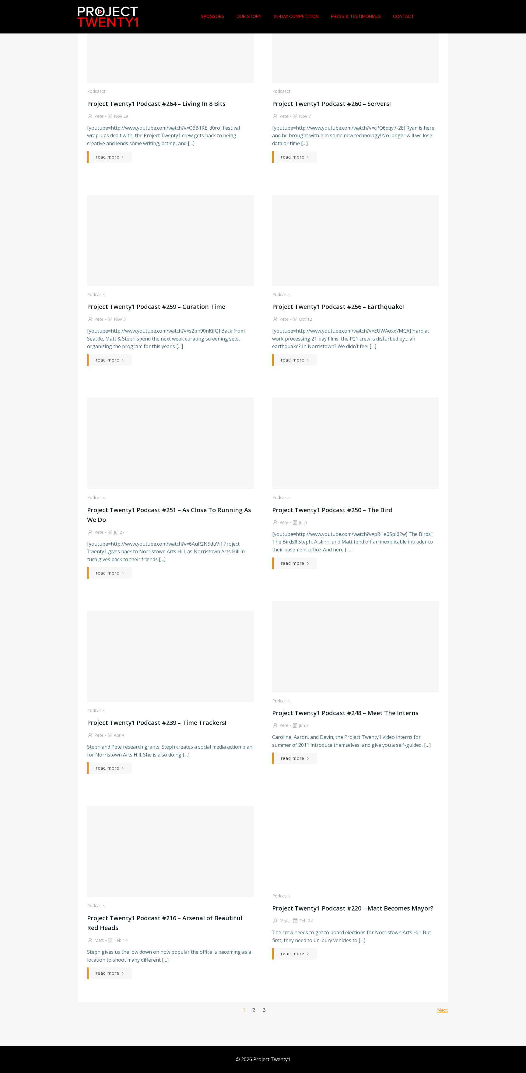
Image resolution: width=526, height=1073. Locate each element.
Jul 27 (119, 532)
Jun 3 (304, 725)
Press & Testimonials (356, 16)
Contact (403, 16)
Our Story (249, 16)
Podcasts (96, 91)
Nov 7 (305, 116)
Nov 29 (121, 116)
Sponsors (212, 16)
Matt (284, 921)
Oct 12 (305, 319)
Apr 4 (119, 735)
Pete (98, 116)
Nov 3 (120, 319)
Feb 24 (306, 921)
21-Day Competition (296, 16)
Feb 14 (121, 940)
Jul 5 (303, 522)
